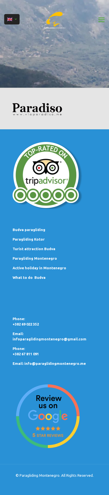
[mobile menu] (101, 19)
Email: (18, 363)
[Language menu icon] (12, 19)
